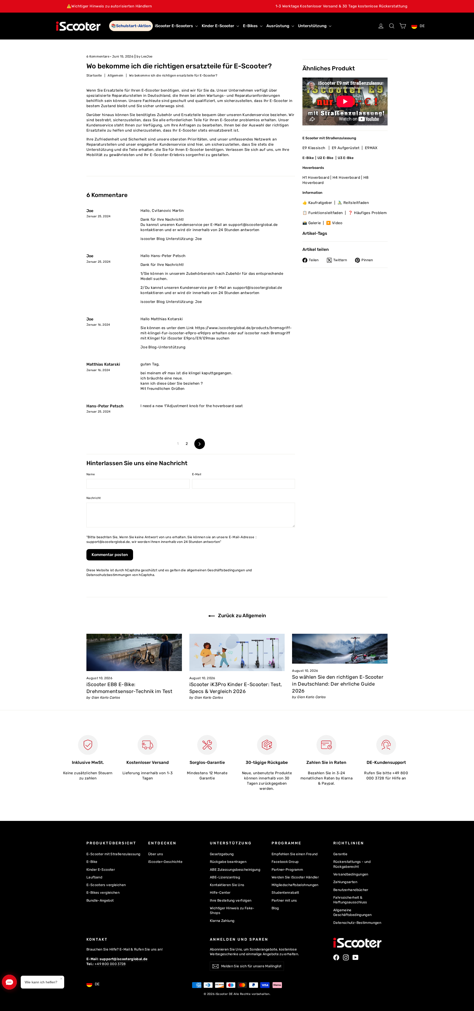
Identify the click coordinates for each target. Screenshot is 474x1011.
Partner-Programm (287, 870)
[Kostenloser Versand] (147, 745)
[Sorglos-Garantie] (207, 745)
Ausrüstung (278, 25)
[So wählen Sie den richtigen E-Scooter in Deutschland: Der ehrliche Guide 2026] (340, 649)
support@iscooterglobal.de (108, 542)
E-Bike (308, 158)
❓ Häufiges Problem (367, 213)
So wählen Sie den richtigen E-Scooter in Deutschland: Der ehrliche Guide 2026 (337, 684)
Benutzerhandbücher (350, 890)
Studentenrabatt (285, 892)
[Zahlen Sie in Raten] (326, 745)
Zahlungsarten (345, 882)
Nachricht (93, 498)
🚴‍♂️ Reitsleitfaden (353, 202)
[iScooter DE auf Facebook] (336, 957)
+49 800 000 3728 (110, 964)
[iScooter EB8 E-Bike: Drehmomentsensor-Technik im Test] (134, 652)
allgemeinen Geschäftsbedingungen (216, 570)
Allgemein (115, 75)
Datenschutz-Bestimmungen (357, 923)
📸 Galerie (311, 223)
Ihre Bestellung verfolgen (230, 900)
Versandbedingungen (350, 874)
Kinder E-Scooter (218, 25)
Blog (275, 908)
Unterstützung (313, 25)
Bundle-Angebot (100, 900)
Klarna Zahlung (222, 921)
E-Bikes (251, 25)
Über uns (155, 854)
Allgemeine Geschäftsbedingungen (352, 912)
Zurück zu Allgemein (241, 615)
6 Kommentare (98, 56)
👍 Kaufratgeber (317, 202)
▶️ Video (334, 223)
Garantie (340, 854)
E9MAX (371, 148)
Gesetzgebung (222, 854)
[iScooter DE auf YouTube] (355, 957)
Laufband (94, 877)
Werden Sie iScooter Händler (295, 877)
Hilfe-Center (220, 892)
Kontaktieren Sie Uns (227, 885)
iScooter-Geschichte (165, 862)
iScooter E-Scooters (174, 25)
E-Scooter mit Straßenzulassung (113, 854)
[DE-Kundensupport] (386, 745)
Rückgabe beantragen (228, 862)
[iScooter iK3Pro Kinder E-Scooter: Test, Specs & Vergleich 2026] (237, 652)
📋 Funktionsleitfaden (322, 213)
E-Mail (196, 474)
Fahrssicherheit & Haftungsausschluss (350, 899)
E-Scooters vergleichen (106, 885)
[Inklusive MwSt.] (88, 745)
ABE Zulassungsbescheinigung (235, 870)
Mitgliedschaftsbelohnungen (295, 885)
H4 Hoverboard (346, 177)
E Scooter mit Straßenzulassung (329, 138)
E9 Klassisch (314, 148)
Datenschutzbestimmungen (108, 575)
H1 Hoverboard (315, 177)
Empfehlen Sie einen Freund (295, 854)
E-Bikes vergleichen (102, 892)
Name (90, 474)
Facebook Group (285, 862)
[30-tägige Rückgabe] (267, 745)
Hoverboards (313, 168)
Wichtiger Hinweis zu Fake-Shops (232, 910)
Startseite (94, 75)
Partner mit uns (284, 900)
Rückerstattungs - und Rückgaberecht (352, 864)
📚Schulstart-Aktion (131, 25)
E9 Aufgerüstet (345, 148)
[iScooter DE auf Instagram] (346, 957)
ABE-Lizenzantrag (225, 877)
